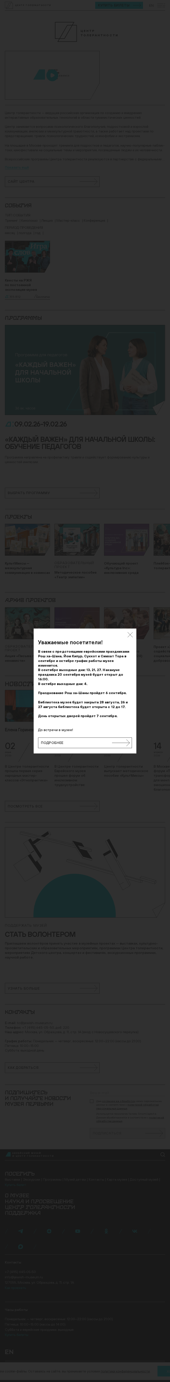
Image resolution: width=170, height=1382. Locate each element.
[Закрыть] (130, 634)
